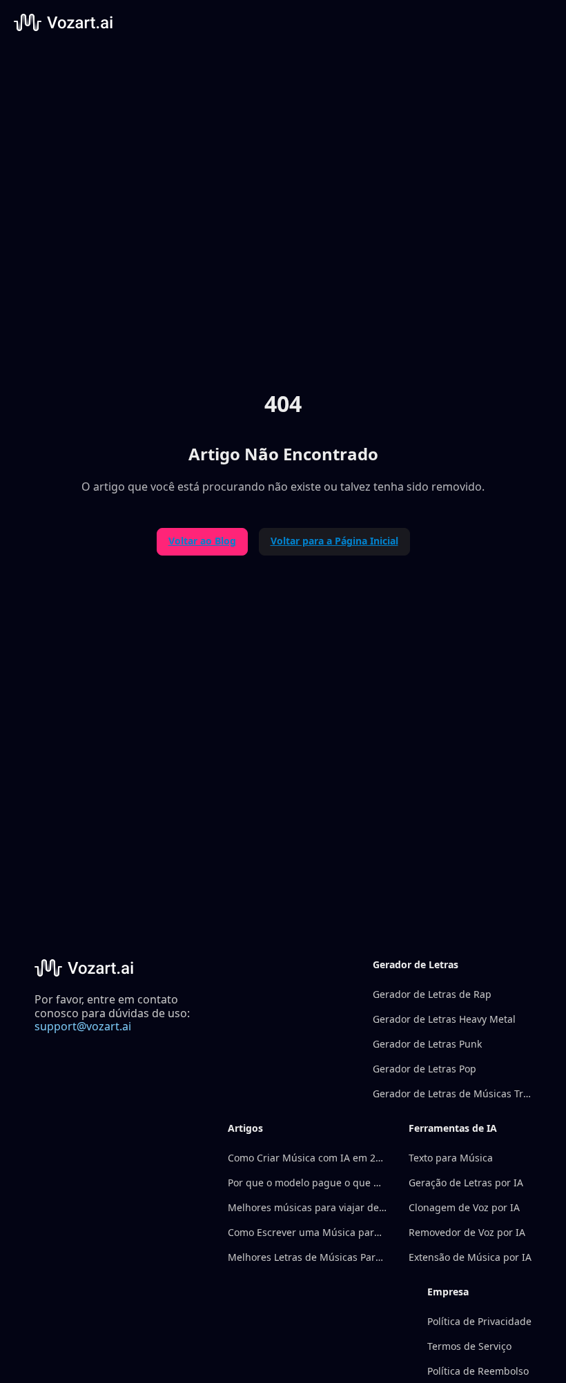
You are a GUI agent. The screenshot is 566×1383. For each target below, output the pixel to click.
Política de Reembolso (478, 1370)
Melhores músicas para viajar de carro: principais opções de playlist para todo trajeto (307, 1207)
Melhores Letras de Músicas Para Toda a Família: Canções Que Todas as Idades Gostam (307, 1257)
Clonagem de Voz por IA (464, 1207)
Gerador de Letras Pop (424, 1068)
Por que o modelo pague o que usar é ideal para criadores (307, 1182)
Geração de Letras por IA (466, 1182)
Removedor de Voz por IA (467, 1232)
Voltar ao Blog (202, 540)
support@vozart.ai (83, 1026)
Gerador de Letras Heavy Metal (444, 1019)
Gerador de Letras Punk (427, 1043)
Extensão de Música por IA (470, 1257)
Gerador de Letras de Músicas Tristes (452, 1093)
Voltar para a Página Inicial (334, 540)
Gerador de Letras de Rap (432, 994)
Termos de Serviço (469, 1346)
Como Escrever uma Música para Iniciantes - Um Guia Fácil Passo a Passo (307, 1232)
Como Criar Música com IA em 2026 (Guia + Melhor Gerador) (307, 1157)
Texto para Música (451, 1157)
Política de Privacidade (479, 1321)
